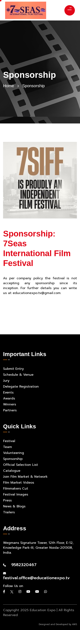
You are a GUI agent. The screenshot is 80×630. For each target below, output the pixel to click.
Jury (6, 380)
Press (7, 500)
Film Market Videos (18, 482)
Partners (10, 410)
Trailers (9, 512)
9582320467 (22, 564)
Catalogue (11, 470)
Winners (9, 404)
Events (8, 392)
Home (8, 86)
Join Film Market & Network (25, 476)
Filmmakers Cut (15, 488)
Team (7, 447)
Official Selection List (20, 464)
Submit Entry (13, 368)
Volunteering (13, 452)
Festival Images (15, 494)
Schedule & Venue (18, 374)
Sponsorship (13, 458)
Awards (9, 398)
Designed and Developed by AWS (58, 624)
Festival (9, 441)
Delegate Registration (21, 386)
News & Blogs (14, 506)
